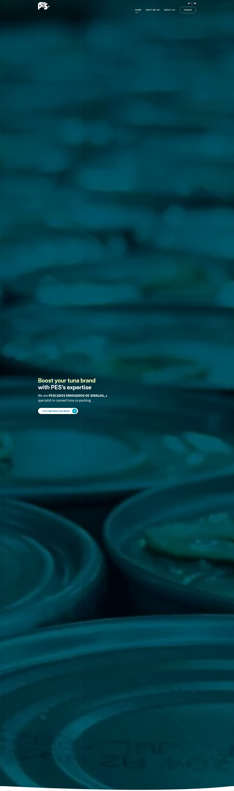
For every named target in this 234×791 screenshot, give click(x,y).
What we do (153, 10)
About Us (169, 10)
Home (138, 10)
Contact (188, 10)
